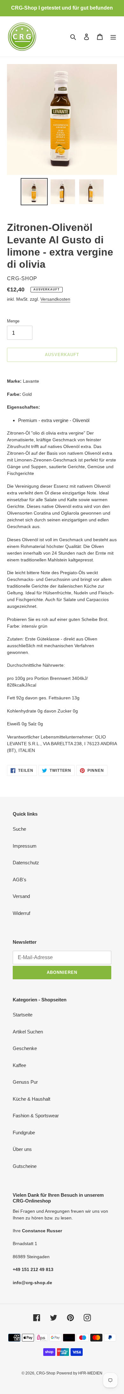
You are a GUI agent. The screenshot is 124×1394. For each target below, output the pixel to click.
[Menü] (113, 37)
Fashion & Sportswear (36, 1115)
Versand (21, 896)
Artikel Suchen (28, 1031)
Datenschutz (26, 862)
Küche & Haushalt (31, 1099)
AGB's (19, 879)
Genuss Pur (25, 1082)
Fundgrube (24, 1132)
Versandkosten (55, 299)
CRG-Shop (45, 1373)
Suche (19, 829)
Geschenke (25, 1048)
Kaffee (19, 1065)
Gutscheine (25, 1166)
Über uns (22, 1149)
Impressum (25, 846)
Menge (13, 321)
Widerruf (21, 913)
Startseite (22, 1014)
